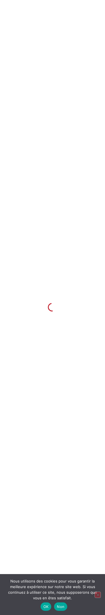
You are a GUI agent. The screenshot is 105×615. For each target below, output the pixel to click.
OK (46, 606)
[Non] (98, 595)
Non (60, 606)
